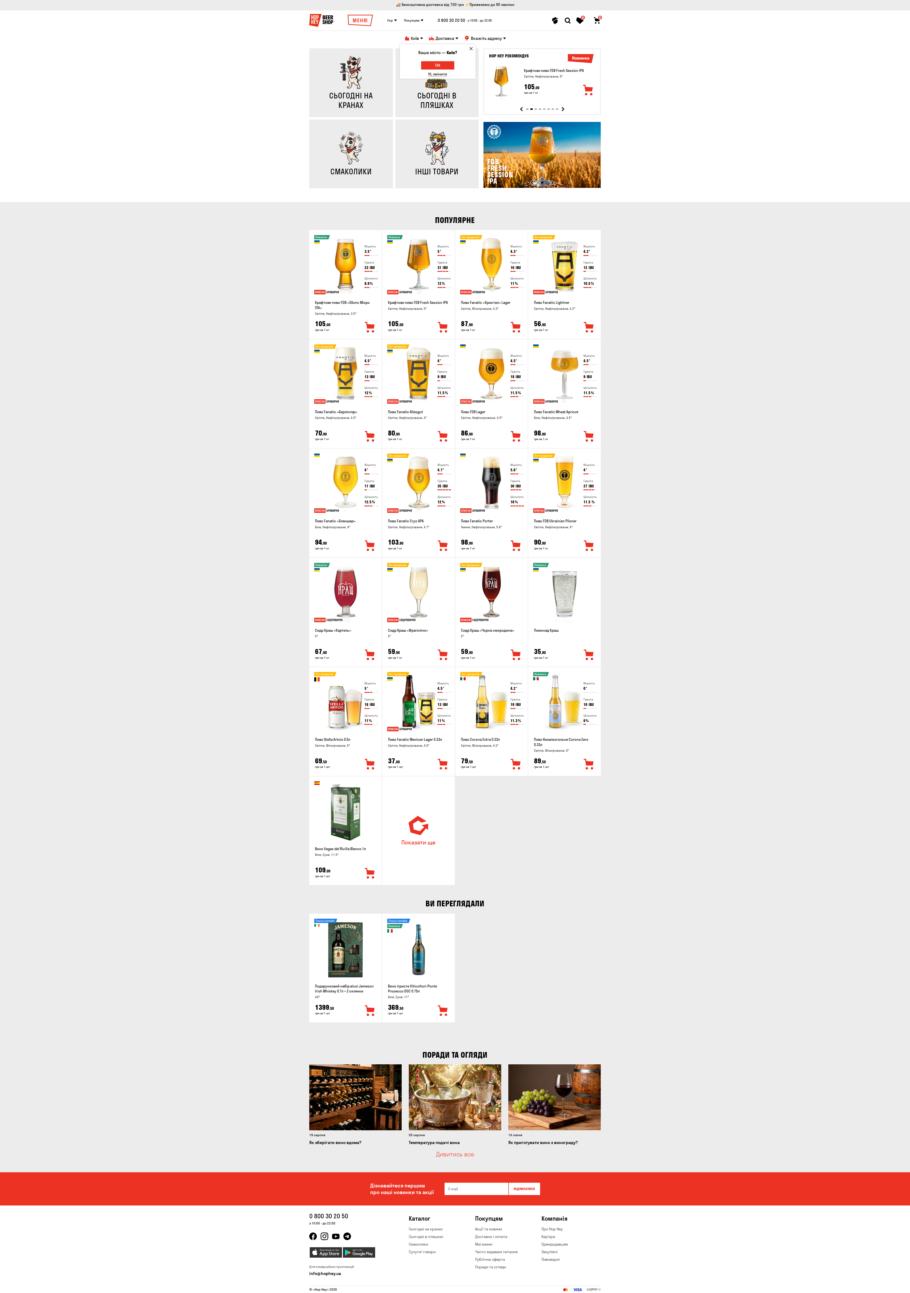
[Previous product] (521, 109)
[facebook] (313, 1236)
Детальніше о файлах (545, 1286)
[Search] (567, 20)
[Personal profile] (555, 20)
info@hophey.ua (325, 1273)
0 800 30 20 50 (451, 20)
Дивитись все (455, 1154)
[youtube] (336, 1236)
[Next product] (563, 109)
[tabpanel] (542, 82)
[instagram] (324, 1236)
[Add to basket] (588, 90)
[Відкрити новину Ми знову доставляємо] (542, 187)
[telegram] (347, 1236)
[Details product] (501, 82)
